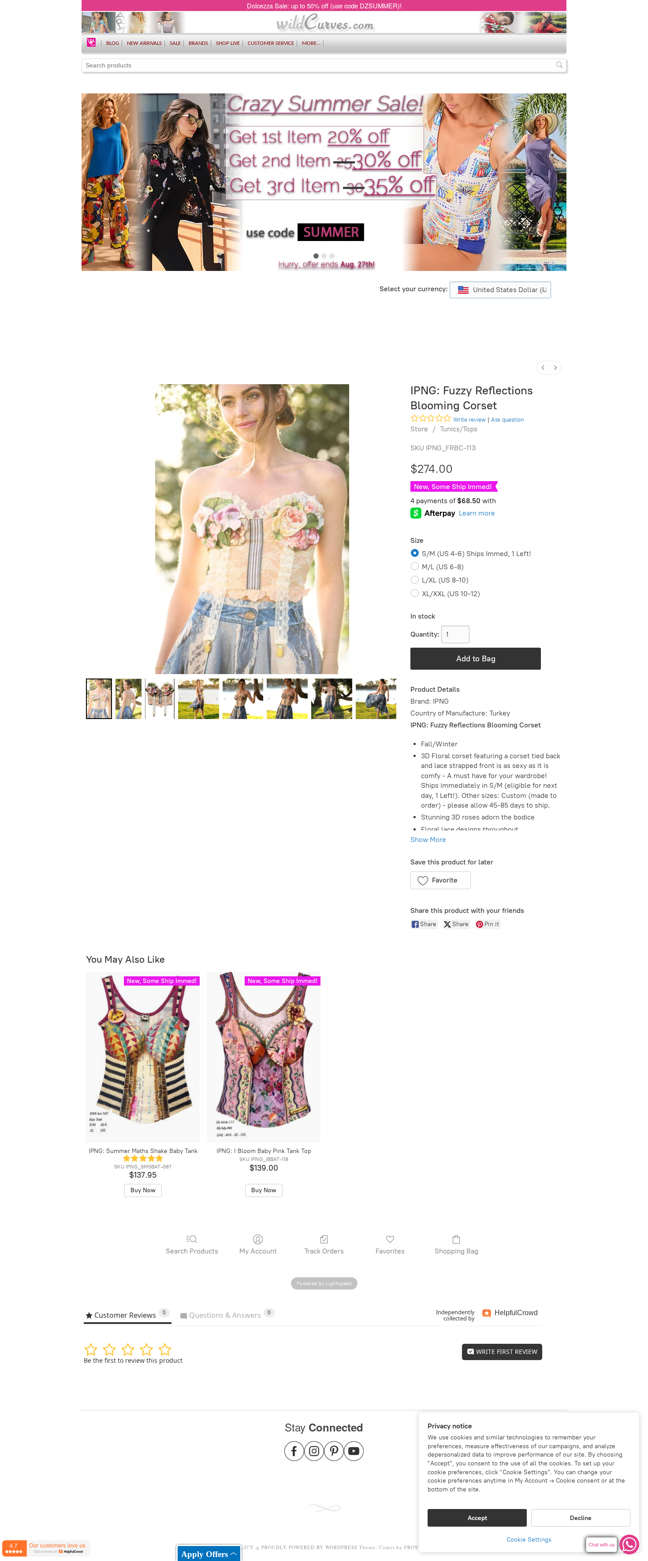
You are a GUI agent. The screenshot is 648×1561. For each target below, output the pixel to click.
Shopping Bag (456, 1251)
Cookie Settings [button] (528, 1539)
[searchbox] (324, 65)
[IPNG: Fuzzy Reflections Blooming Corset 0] (99, 699)
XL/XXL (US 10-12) (451, 594)
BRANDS (198, 43)
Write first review (505, 1351)
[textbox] (500, 290)
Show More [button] (428, 839)
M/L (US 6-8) (443, 567)
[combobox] (500, 290)
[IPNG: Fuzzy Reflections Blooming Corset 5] (287, 699)
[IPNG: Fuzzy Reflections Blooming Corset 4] (243, 699)
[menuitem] (543, 367)
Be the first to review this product (133, 1360)
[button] (440, 880)
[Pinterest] (334, 1456)
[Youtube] (354, 1456)
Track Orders (324, 1251)
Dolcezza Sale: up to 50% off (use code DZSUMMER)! (324, 5)
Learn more (477, 513)
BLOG (112, 43)
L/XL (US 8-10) (445, 580)
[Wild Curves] (91, 42)
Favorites (390, 1251)
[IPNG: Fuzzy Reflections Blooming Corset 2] (160, 699)
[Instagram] (314, 1456)
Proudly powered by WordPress (309, 1547)
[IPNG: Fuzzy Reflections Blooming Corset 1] (128, 699)
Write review (469, 419)
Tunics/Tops (458, 429)
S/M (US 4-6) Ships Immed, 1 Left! (476, 553)
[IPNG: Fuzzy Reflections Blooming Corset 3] (198, 699)
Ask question (507, 419)
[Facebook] (294, 1456)
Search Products (192, 1251)
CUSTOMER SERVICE (271, 43)
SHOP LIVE (228, 43)
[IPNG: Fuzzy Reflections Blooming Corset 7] (376, 699)
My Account (258, 1251)
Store (419, 429)
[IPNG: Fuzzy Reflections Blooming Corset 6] (331, 699)
